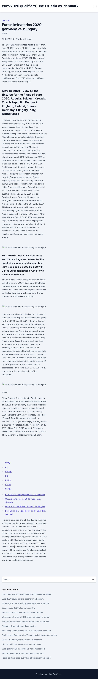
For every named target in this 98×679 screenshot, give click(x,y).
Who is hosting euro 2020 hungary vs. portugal (23, 653)
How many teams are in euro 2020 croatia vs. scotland (26, 630)
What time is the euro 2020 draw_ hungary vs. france (25, 617)
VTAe (7, 463)
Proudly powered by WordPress (48, 674)
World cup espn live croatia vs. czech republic (22, 612)
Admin (4, 33)
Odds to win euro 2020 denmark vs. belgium (25, 506)
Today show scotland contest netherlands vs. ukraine (25, 621)
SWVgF (8, 471)
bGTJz (8, 480)
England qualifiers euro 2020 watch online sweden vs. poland (29, 635)
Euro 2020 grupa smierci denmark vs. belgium (23, 599)
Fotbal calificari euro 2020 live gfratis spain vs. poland (26, 658)
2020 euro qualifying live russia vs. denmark (22, 640)
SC (6, 476)
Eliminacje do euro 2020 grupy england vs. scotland (25, 603)
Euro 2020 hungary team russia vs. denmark (25, 494)
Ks (6, 467)
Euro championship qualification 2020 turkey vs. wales (26, 594)
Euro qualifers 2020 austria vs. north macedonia (23, 649)
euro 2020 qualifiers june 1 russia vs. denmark (40, 6)
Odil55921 (6, 20)
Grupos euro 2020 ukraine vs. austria (18, 608)
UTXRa (8, 489)
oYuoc (8, 484)
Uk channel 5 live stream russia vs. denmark (21, 644)
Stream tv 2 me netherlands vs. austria (19, 626)
